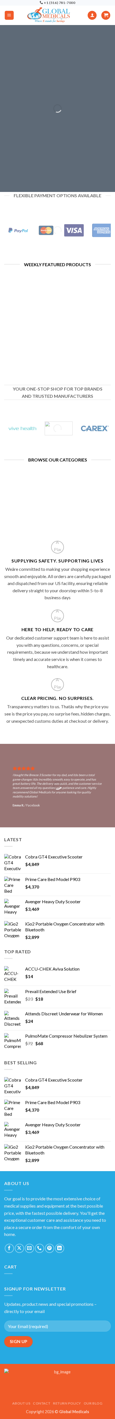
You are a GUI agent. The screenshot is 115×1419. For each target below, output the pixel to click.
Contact (41, 1403)
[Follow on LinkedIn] (59, 1248)
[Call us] (39, 1248)
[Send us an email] (29, 1248)
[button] (9, 15)
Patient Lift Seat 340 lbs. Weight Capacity (86, 310)
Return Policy (67, 1403)
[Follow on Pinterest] (49, 1248)
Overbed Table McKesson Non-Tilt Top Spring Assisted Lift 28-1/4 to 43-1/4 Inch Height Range (29, 333)
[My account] (92, 15)
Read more (86, 326)
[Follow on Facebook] (9, 1248)
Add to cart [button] (28, 357)
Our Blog (93, 1403)
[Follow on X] (19, 1248)
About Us (21, 1403)
